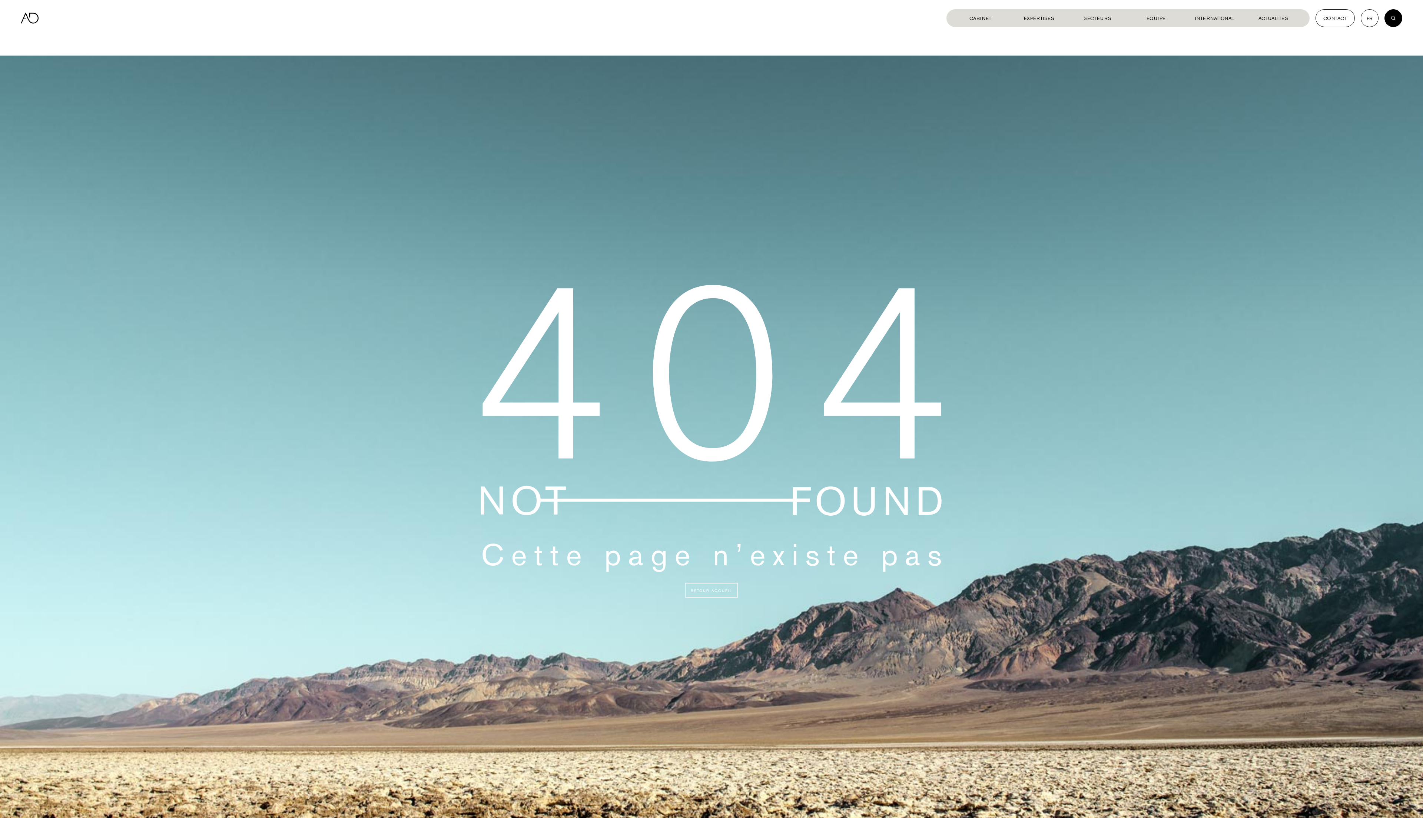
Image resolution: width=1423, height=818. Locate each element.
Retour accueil (711, 590)
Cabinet (980, 18)
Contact (1335, 18)
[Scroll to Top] (1410, 805)
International (1214, 18)
